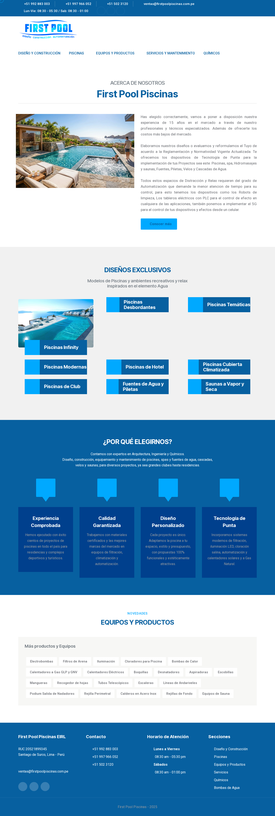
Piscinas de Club (62, 386)
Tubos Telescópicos (113, 683)
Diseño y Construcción (231, 749)
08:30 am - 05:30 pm (170, 757)
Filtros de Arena (75, 661)
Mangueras (38, 683)
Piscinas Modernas (65, 367)
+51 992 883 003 (37, 4)
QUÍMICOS (211, 53)
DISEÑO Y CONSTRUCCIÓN (39, 53)
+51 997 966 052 (78, 4)
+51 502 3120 (117, 4)
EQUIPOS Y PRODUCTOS (115, 53)
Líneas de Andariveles (180, 683)
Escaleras (145, 683)
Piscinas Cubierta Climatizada (222, 366)
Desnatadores (168, 672)
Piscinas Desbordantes (140, 304)
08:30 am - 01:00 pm (170, 772)
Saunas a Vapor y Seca (225, 386)
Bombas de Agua (227, 788)
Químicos (221, 780)
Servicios (221, 772)
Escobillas (225, 672)
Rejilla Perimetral (97, 694)
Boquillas (141, 672)
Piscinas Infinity (61, 347)
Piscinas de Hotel (145, 367)
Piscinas (220, 757)
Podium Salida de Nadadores (52, 694)
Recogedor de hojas (72, 683)
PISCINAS (76, 53)
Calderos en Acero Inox (138, 694)
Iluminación (106, 661)
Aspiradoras (198, 672)
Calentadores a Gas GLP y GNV (53, 672)
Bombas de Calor (185, 661)
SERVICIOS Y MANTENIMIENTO (171, 53)
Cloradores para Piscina (143, 661)
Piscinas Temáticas (228, 304)
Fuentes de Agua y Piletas (143, 386)
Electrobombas (41, 661)
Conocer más (161, 224)
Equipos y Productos (229, 764)
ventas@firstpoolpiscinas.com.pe (169, 4)
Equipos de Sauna (216, 694)
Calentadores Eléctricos (105, 672)
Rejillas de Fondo (179, 694)
